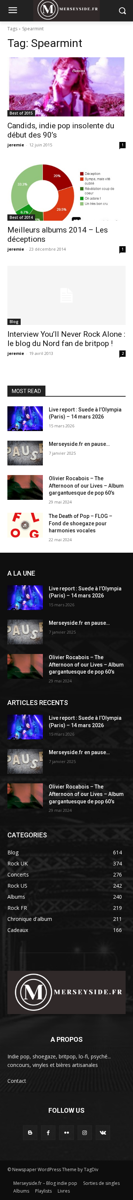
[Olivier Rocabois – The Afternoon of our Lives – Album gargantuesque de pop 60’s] (25, 487)
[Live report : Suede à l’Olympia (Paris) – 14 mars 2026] (25, 418)
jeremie (15, 145)
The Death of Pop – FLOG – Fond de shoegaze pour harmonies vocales (80, 523)
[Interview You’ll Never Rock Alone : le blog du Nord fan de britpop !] (66, 295)
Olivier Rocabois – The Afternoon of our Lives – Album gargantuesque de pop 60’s (86, 485)
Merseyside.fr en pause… (79, 444)
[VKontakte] (103, 1132)
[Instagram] (85, 1132)
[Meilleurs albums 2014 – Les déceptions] (66, 191)
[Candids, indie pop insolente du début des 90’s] (66, 86)
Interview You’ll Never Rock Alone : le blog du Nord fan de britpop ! (66, 339)
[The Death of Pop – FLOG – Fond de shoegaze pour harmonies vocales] (25, 525)
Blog (14, 321)
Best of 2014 (21, 217)
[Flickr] (66, 1132)
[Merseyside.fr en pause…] (25, 453)
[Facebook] (48, 1132)
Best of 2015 (21, 113)
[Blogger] (30, 1132)
